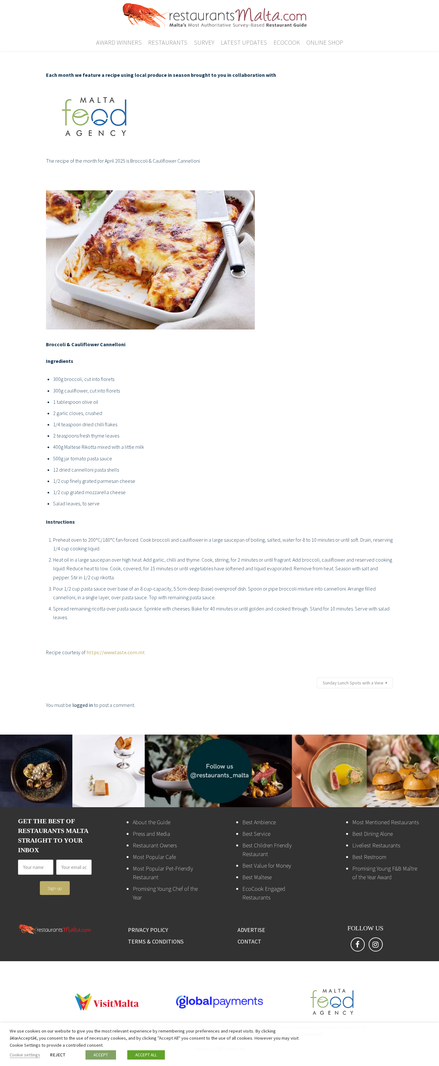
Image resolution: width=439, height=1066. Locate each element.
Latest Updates (244, 42)
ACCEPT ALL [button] (146, 1055)
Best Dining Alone (372, 833)
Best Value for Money (266, 865)
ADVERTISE (251, 930)
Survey (204, 42)
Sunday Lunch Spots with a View (353, 683)
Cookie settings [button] (25, 1055)
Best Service (256, 833)
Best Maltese (257, 877)
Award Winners (119, 42)
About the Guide (151, 822)
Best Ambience (259, 822)
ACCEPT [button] (101, 1055)
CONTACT (249, 941)
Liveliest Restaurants (376, 845)
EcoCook (286, 42)
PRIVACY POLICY (148, 930)
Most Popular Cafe (154, 857)
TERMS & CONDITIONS (156, 941)
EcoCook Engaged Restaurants (263, 893)
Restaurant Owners (155, 845)
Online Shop (324, 42)
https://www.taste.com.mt (115, 652)
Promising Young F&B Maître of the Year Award (384, 873)
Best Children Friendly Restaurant (267, 850)
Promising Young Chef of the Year (165, 893)
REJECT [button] (57, 1055)
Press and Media (151, 833)
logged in (82, 705)
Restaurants (167, 42)
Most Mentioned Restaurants (385, 822)
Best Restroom (369, 857)
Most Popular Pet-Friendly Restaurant (163, 873)
